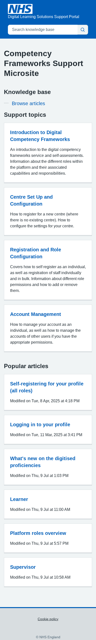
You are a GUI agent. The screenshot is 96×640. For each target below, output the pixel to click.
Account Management (35, 314)
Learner (19, 499)
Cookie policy (48, 619)
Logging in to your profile (40, 424)
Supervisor (23, 567)
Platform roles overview (38, 533)
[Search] (82, 30)
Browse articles (28, 103)
